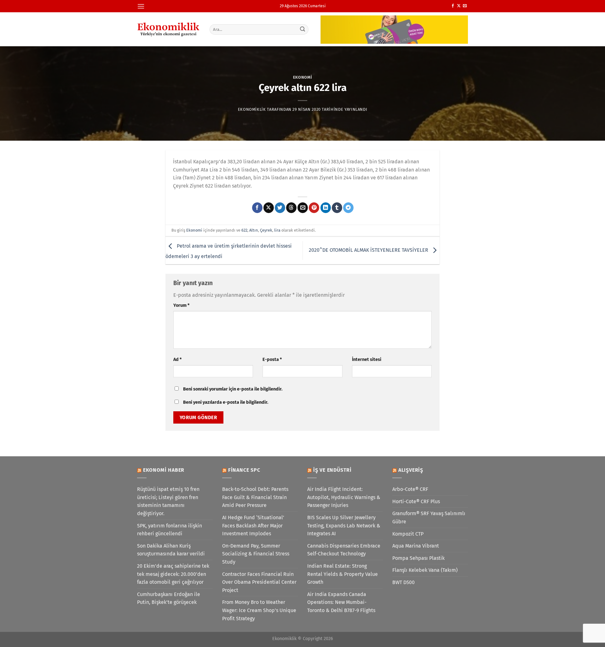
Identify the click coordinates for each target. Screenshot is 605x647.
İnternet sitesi (366, 359)
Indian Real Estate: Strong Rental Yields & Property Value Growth (342, 574)
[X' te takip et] (459, 6)
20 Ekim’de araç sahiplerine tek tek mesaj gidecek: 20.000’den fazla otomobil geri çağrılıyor (173, 574)
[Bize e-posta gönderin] (465, 6)
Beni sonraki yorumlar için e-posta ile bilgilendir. (232, 389)
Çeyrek (266, 230)
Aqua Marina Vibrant (415, 546)
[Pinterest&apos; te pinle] (314, 207)
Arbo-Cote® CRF (410, 489)
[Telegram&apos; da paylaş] (348, 207)
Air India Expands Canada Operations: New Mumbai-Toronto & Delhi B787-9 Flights (341, 602)
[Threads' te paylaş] (291, 207)
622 (244, 230)
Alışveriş (410, 470)
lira (277, 230)
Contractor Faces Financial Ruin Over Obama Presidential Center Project (259, 582)
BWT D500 (403, 582)
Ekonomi (302, 77)
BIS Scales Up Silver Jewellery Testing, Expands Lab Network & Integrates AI (343, 526)
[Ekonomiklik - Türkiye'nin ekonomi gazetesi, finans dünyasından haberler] (168, 29)
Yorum (181, 305)
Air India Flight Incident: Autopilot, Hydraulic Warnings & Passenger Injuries (343, 497)
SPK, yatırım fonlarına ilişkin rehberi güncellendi (169, 530)
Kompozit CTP (408, 534)
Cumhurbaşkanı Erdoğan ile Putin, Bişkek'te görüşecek (168, 598)
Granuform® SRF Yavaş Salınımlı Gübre (428, 517)
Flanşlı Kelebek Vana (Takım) (425, 570)
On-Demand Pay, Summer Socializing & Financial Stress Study (255, 554)
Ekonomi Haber (163, 470)
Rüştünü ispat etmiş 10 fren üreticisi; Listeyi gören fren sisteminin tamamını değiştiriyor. (168, 501)
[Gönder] (302, 29)
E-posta (272, 359)
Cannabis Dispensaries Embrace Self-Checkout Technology (343, 550)
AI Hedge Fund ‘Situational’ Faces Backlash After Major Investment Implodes (253, 526)
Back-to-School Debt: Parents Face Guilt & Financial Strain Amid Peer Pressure (255, 497)
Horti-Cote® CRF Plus (416, 501)
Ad (177, 359)
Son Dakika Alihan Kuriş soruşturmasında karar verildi (171, 550)
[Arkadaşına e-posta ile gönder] (302, 207)
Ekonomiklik (252, 109)
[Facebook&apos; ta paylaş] (257, 207)
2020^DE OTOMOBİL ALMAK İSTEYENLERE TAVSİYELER (369, 250)
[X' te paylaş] (268, 207)
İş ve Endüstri (332, 470)
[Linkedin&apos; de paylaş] (325, 207)
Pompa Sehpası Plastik (418, 558)
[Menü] (141, 6)
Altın (253, 230)
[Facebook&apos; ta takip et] (453, 6)
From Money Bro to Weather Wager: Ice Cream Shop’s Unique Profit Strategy (259, 610)
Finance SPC (244, 470)
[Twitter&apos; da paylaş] (280, 207)
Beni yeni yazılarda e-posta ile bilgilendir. (225, 402)
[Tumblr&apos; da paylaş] (337, 207)
